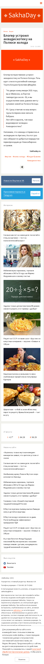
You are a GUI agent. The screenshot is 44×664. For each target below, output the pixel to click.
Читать (36, 180)
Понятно (22, 660)
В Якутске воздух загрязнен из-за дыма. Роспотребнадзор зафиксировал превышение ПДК (20, 520)
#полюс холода (19, 156)
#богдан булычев (34, 156)
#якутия (8, 156)
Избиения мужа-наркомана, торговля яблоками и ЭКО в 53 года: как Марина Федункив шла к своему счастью (19, 485)
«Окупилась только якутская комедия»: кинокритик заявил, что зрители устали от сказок (21, 455)
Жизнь (6, 31)
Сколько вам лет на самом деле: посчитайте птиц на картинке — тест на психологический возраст (22, 466)
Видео (11, 31)
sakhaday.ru (17, 610)
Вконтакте (11, 563)
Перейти (35, 193)
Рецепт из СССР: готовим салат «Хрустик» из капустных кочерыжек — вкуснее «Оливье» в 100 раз (22, 531)
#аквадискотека (33, 160)
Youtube (10, 567)
